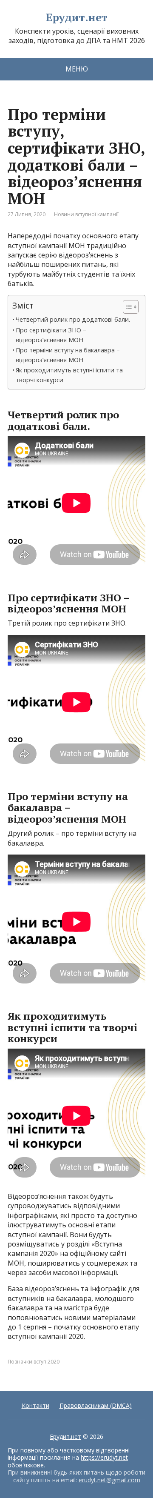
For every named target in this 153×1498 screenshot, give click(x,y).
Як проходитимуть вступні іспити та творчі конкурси (69, 375)
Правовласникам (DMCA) (96, 1405)
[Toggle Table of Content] (126, 307)
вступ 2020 (47, 1361)
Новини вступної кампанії (86, 214)
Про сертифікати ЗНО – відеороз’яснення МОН (51, 335)
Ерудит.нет (76, 17)
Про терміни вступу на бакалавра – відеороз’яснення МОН (68, 355)
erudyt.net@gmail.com (109, 1480)
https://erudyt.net (104, 1457)
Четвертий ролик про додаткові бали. (73, 319)
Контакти (35, 1405)
